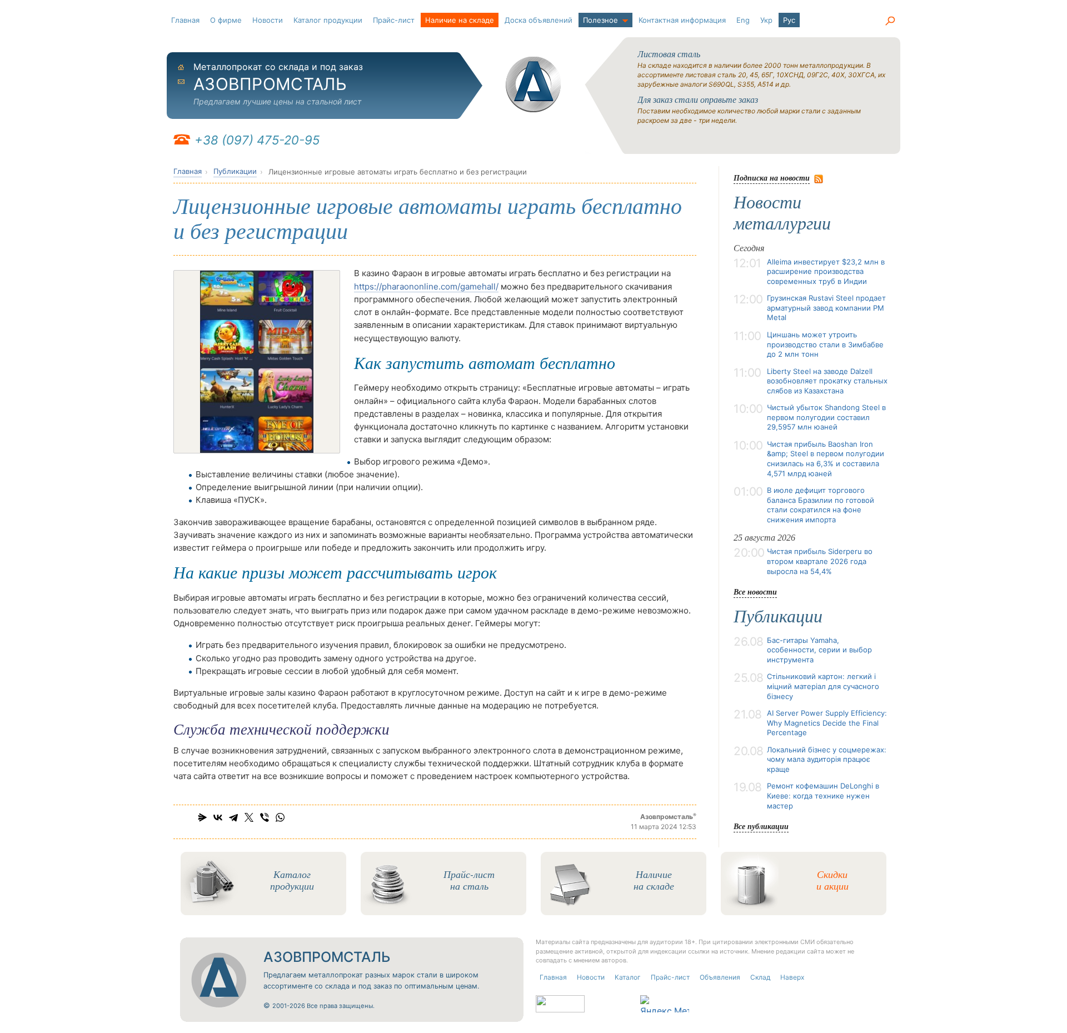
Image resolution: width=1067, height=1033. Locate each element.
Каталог (628, 977)
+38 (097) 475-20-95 (257, 140)
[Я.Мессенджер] (202, 817)
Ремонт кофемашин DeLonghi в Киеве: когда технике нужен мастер (823, 795)
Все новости (755, 591)
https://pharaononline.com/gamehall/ (426, 286)
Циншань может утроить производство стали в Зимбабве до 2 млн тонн (825, 344)
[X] (249, 817)
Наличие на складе (459, 20)
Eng (743, 20)
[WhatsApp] (280, 817)
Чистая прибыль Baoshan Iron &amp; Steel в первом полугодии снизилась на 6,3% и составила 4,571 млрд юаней (825, 459)
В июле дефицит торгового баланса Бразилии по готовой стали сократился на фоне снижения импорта (820, 505)
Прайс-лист (394, 20)
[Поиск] (890, 21)
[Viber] (264, 817)
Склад (760, 977)
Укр (766, 20)
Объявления (720, 977)
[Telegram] (233, 817)
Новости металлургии (782, 212)
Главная (185, 20)
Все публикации (761, 826)
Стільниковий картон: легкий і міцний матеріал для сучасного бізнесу (823, 686)
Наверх (792, 977)
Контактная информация (682, 20)
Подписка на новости (772, 177)
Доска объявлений (538, 20)
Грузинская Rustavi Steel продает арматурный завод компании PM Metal (826, 307)
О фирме (226, 20)
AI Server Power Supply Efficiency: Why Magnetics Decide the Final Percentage (827, 722)
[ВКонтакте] (218, 817)
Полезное (600, 20)
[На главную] (533, 84)
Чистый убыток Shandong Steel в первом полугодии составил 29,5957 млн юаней (826, 417)
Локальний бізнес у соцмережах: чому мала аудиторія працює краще (826, 759)
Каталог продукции (327, 20)
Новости (267, 20)
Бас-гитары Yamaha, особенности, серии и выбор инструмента (819, 650)
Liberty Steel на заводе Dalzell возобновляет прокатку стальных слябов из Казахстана (827, 381)
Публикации (235, 171)
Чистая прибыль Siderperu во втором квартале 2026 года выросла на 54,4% (819, 561)
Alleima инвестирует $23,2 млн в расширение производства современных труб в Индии (826, 271)
